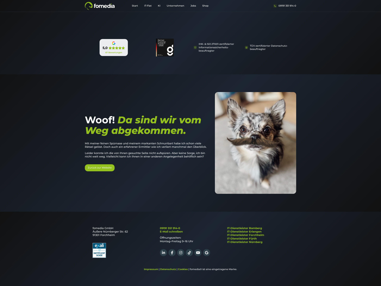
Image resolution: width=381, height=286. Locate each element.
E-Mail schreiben (171, 231)
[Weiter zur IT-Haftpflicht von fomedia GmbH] (99, 257)
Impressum (151, 269)
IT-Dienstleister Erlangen (244, 231)
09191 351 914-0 (170, 228)
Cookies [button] (183, 269)
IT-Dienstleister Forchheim (245, 235)
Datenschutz (168, 269)
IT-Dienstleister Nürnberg (245, 242)
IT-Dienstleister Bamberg (244, 228)
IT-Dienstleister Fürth (242, 238)
